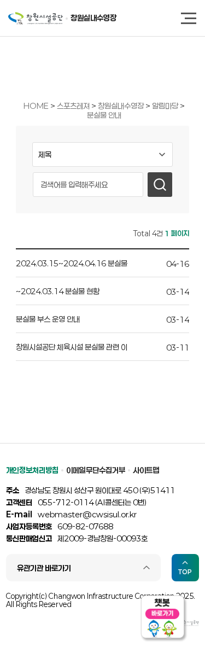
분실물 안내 (104, 115)
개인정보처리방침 (32, 470)
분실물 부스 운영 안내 (48, 319)
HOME (36, 105)
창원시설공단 (35, 18)
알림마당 (166, 105)
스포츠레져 (74, 105)
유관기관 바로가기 (44, 568)
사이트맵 (146, 470)
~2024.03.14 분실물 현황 (57, 291)
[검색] (160, 184)
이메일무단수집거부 (95, 470)
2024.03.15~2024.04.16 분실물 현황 (71, 265)
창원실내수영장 (93, 17)
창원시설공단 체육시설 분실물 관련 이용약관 (71, 348)
